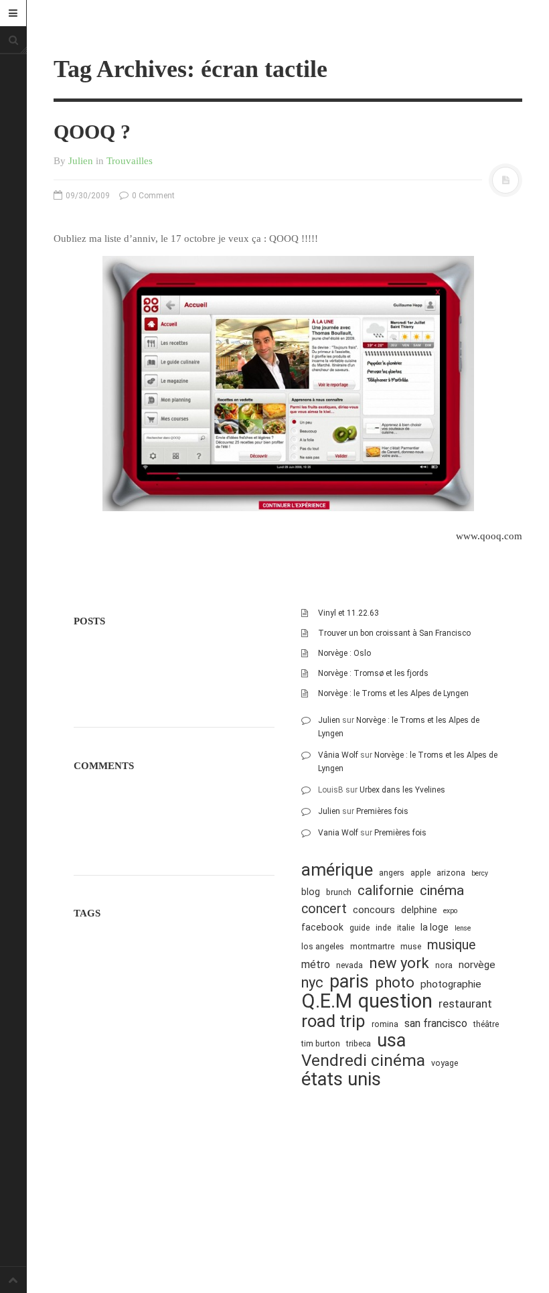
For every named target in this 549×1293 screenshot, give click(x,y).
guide (359, 928)
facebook (322, 927)
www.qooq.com (489, 536)
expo (450, 910)
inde (383, 928)
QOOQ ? (92, 132)
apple (420, 873)
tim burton (320, 1043)
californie (386, 890)
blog (310, 891)
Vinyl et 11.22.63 (348, 613)
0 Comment (152, 195)
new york (399, 963)
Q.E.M (326, 1001)
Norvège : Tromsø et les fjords (373, 673)
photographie (450, 984)
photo (394, 982)
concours (374, 910)
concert (324, 908)
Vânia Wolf (338, 755)
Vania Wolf (338, 832)
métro (315, 964)
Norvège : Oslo (344, 653)
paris (349, 981)
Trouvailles (129, 160)
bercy (479, 873)
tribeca (358, 1043)
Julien (80, 160)
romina (385, 1024)
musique (451, 945)
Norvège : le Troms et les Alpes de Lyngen (393, 693)
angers (391, 873)
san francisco (435, 1023)
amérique (337, 870)
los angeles (322, 946)
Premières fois (382, 811)
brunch (338, 892)
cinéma (442, 890)
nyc (312, 982)
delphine (419, 909)
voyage (444, 1063)
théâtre (486, 1024)
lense (463, 928)
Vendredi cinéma (363, 1060)
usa (391, 1040)
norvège (477, 965)
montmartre (372, 946)
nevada (349, 965)
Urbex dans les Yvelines (402, 790)
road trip (333, 1021)
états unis (341, 1079)
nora (444, 965)
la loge (434, 927)
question (395, 1001)
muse (410, 946)
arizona (451, 873)
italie (405, 928)
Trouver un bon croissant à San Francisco (394, 633)
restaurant (465, 1003)
